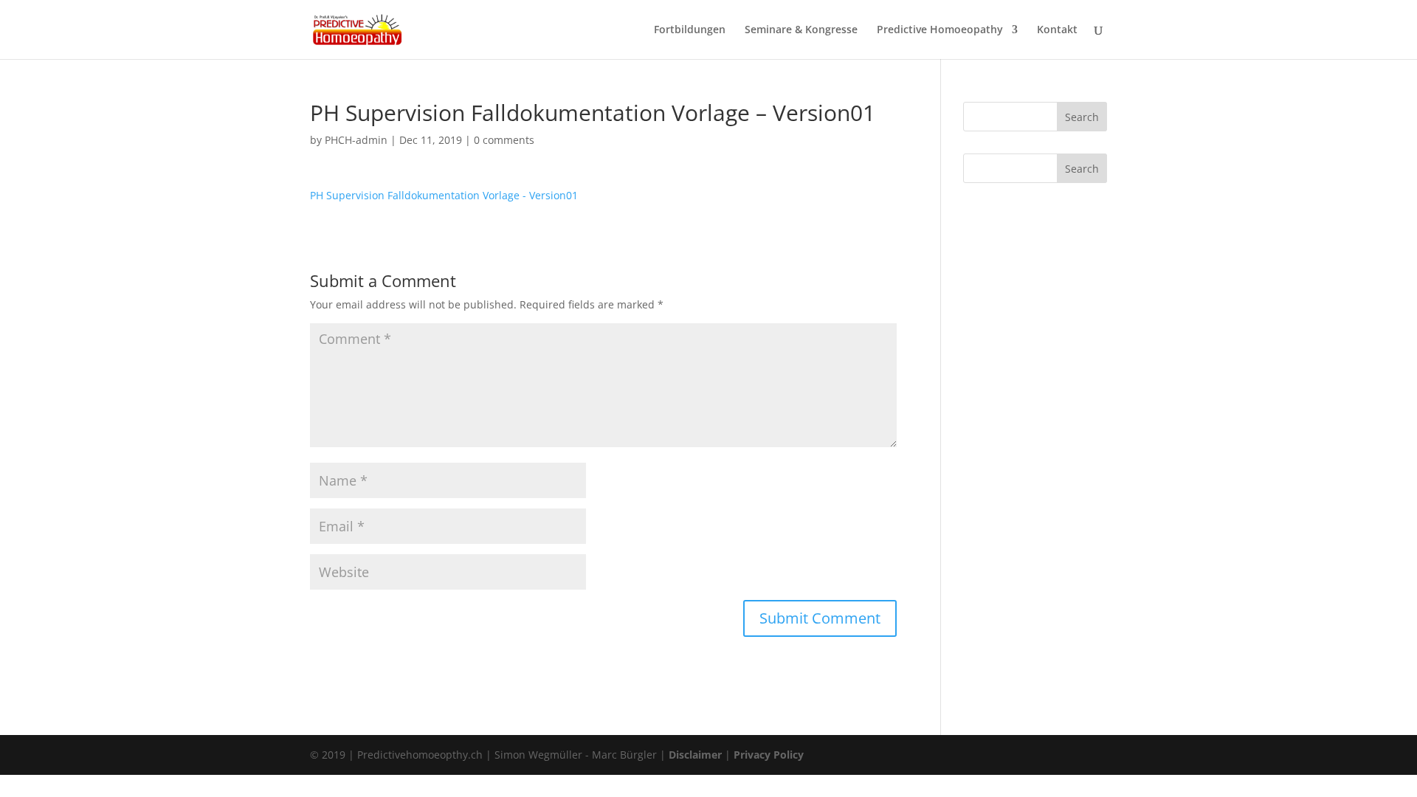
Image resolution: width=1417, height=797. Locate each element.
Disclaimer (695, 755)
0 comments (504, 140)
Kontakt (1057, 30)
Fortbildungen (689, 30)
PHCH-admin (356, 140)
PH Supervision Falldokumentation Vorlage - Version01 (444, 195)
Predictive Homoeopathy (940, 30)
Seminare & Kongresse (801, 30)
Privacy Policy (769, 755)
